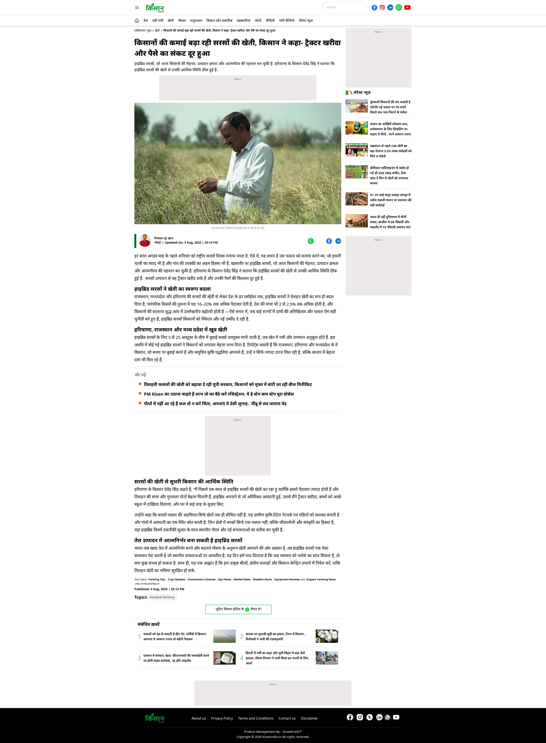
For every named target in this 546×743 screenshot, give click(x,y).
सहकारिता (244, 20)
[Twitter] (319, 241)
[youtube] (407, 7)
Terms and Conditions (255, 718)
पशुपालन (196, 20)
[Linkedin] (390, 7)
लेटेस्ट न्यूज (306, 20)
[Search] (368, 7)
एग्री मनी (157, 20)
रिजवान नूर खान (163, 238)
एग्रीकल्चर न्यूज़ (142, 30)
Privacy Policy (222, 718)
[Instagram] (382, 7)
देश (146, 20)
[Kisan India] (155, 7)
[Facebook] (374, 7)
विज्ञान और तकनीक (219, 20)
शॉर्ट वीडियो (287, 20)
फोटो (258, 20)
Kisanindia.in (272, 737)
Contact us (287, 718)
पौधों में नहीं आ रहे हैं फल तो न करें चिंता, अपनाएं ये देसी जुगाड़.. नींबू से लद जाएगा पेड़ (215, 403)
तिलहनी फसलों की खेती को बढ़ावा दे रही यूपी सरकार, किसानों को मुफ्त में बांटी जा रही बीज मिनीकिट (228, 384)
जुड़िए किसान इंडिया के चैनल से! (238, 609)
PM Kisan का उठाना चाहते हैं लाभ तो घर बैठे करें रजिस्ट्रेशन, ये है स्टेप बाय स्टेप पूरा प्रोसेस (219, 394)
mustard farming (162, 597)
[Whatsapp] (399, 7)
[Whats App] (310, 241)
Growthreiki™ (292, 732)
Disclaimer (309, 718)
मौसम (182, 20)
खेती (171, 20)
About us (199, 718)
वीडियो (270, 20)
